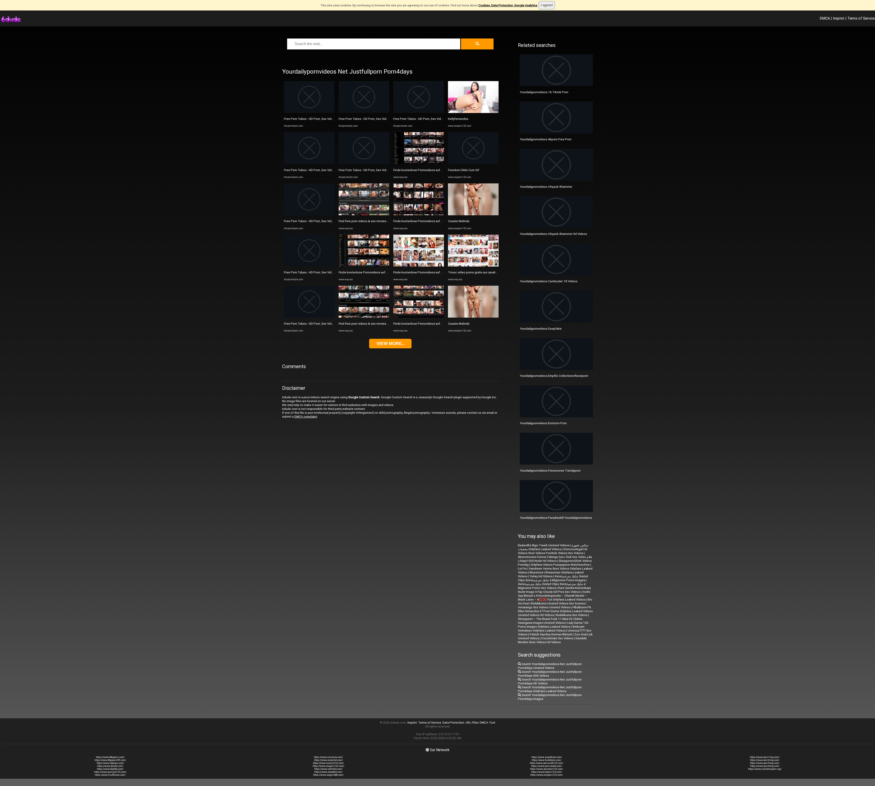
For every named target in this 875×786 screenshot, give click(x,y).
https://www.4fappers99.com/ (110, 760)
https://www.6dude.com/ (110, 766)
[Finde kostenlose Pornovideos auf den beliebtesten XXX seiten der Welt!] (364, 265)
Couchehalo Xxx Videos (557, 638)
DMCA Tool (487, 722)
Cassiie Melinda (458, 221)
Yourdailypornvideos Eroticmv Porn (543, 423)
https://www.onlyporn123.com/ (546, 774)
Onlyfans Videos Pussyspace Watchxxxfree (560, 565)
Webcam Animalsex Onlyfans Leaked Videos (551, 628)
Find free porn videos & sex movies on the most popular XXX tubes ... (385, 221)
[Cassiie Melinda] (473, 214)
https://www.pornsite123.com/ (110, 772)
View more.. (390, 343)
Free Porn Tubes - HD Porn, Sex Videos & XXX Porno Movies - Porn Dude (333, 119)
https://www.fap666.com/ (110, 769)
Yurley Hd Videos (541, 576)
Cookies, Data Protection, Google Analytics (508, 5)
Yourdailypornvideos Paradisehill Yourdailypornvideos (556, 518)
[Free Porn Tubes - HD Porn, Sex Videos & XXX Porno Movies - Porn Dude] (309, 112)
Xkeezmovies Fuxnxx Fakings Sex (541, 557)
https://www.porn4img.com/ (765, 766)
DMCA (825, 18)
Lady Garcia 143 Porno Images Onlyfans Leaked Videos (553, 625)
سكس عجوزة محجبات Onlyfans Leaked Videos (553, 547)
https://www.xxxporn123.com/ (328, 766)
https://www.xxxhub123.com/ (328, 763)
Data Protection (453, 722)
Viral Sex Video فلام (579, 557)
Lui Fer (522, 568)
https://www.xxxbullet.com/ (328, 760)
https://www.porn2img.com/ (765, 760)
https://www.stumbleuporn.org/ (765, 769)
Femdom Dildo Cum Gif (463, 170)
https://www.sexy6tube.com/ (546, 757)
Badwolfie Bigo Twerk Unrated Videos (543, 545)
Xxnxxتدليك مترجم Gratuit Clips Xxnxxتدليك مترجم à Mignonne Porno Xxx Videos (552, 586)
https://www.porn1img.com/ (765, 757)
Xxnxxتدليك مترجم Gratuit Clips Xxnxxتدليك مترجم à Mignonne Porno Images (553, 578)
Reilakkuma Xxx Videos (571, 615)
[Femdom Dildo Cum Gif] (473, 163)
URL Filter (472, 722)
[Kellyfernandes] (473, 112)
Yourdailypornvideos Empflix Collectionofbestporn (554, 376)
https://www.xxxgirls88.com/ (328, 774)
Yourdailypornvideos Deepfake (541, 329)
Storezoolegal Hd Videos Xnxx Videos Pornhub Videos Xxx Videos (552, 551)
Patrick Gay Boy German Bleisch (551, 634)
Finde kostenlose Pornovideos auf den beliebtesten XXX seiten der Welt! (388, 272)
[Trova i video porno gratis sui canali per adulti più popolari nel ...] (473, 265)
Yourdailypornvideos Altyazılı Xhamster (546, 187)
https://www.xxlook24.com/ (328, 772)
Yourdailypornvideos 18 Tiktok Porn (544, 92)
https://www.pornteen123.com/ (546, 769)
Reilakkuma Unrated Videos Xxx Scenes (558, 603)
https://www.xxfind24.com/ (328, 769)
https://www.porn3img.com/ (765, 763)
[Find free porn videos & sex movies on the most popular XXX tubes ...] (364, 214)
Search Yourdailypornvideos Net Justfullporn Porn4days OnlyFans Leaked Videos (550, 689)
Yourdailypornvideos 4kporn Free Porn (545, 139)
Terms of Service (861, 18)
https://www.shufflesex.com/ (110, 774)
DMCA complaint (305, 417)
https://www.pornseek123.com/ (546, 763)
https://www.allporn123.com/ (546, 772)
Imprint (838, 18)
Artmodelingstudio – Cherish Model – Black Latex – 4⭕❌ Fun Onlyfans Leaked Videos (552, 597)
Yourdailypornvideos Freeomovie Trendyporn (550, 471)
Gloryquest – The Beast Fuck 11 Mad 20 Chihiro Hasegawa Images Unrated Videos (550, 621)
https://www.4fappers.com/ (110, 757)
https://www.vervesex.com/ (328, 757)
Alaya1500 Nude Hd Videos (538, 561)
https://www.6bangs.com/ (110, 763)
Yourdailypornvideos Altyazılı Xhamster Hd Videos (553, 234)
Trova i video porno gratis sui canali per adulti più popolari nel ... (490, 272)
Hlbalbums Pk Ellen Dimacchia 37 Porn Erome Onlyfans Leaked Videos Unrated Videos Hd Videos (555, 611)
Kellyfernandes (458, 119)
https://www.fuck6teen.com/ (546, 760)
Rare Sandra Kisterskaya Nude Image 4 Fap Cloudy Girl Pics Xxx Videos (554, 590)
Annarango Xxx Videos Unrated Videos (544, 607)
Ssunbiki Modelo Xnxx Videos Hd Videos (552, 640)
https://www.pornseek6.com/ (546, 766)
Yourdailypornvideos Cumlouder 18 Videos (548, 281)
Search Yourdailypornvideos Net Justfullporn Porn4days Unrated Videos (550, 666)
